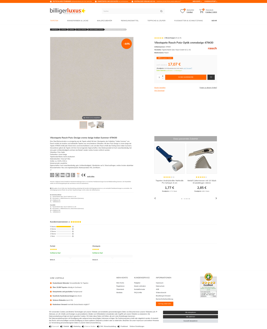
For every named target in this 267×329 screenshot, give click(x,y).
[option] (161, 167)
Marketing (77, 326)
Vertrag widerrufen (164, 304)
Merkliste (119, 293)
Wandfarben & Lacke (77, 21)
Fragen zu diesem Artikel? (208, 88)
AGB (157, 289)
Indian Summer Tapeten (96, 29)
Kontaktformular (139, 289)
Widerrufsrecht (161, 293)
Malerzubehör (104, 21)
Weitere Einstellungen (137, 326)
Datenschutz (160, 286)
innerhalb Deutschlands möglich (157, 1)
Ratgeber (137, 283)
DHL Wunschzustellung (108, 326)
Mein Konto (196, 1)
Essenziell (55, 326)
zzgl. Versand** (187, 68)
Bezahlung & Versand (163, 296)
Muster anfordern (140, 286)
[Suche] (161, 11)
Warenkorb (120, 289)
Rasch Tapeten (81, 29)
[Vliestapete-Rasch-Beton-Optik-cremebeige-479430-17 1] (83, 125)
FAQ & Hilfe (138, 293)
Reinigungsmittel (130, 21)
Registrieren (120, 286)
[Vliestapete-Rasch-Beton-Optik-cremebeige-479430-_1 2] (92, 125)
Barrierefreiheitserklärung (164, 299)
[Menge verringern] (163, 78)
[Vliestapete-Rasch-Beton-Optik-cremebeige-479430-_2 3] (100, 125)
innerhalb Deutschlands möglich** (71, 304)
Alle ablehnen (190, 317)
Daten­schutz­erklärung (93, 323)
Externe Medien (90, 326)
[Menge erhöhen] (163, 76)
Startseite (55, 29)
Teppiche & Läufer (156, 21)
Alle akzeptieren (190, 312)
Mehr (214, 21)
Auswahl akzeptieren (190, 321)
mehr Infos (90, 176)
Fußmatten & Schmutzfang (188, 21)
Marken (72, 29)
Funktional (124, 326)
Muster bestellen (160, 88)
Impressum (159, 283)
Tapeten (54, 21)
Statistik (66, 326)
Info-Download (159, 91)
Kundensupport (210, 1)
